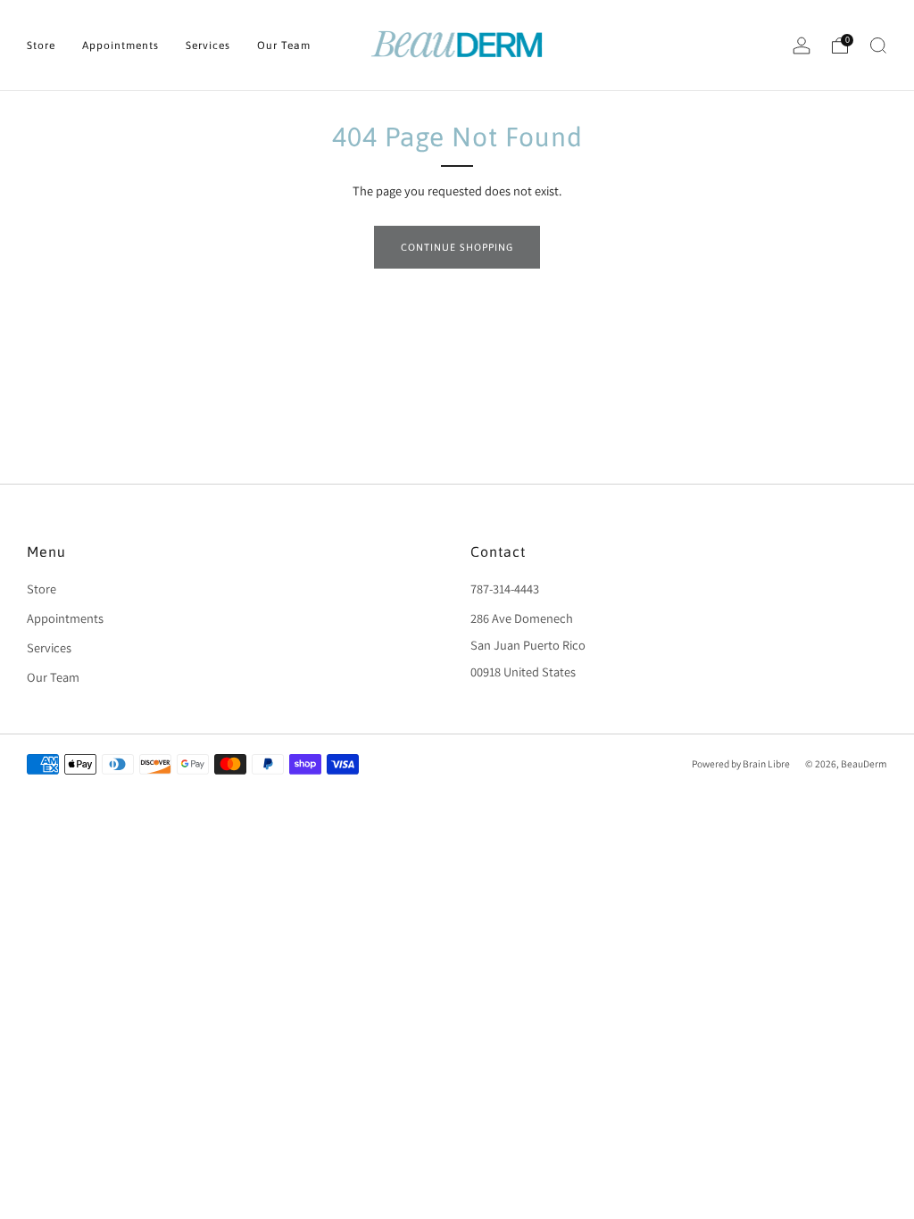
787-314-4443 (504, 588)
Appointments (120, 45)
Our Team (284, 45)
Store (41, 45)
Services (208, 45)
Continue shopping (457, 247)
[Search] (878, 45)
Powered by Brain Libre (741, 763)
